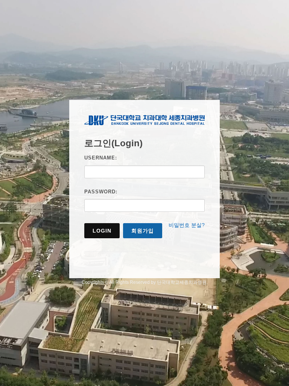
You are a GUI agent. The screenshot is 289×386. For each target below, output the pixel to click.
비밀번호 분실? (187, 225)
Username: (100, 158)
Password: (100, 192)
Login (102, 231)
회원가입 (142, 231)
